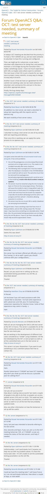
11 (6, 382)
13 (6, 443)
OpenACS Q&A (7, 13)
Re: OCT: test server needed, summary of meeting (25, 101)
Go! (44, 7)
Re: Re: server (13, 443)
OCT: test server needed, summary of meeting (11, 43)
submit (26, 491)
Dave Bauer (15, 107)
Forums (40, 10)
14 (6, 465)
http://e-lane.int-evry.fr (12, 343)
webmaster (17, 491)
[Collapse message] (4, 40)
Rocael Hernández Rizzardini (22, 49)
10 (6, 357)
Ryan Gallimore (17, 130)
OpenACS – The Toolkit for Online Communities (19, 10)
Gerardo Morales (17, 322)
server (10, 382)
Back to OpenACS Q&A (12, 37)
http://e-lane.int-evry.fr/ (12, 236)
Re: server (11, 416)
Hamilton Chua (17, 291)
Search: (26, 37)
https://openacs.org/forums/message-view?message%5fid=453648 (20, 94)
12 (6, 416)
